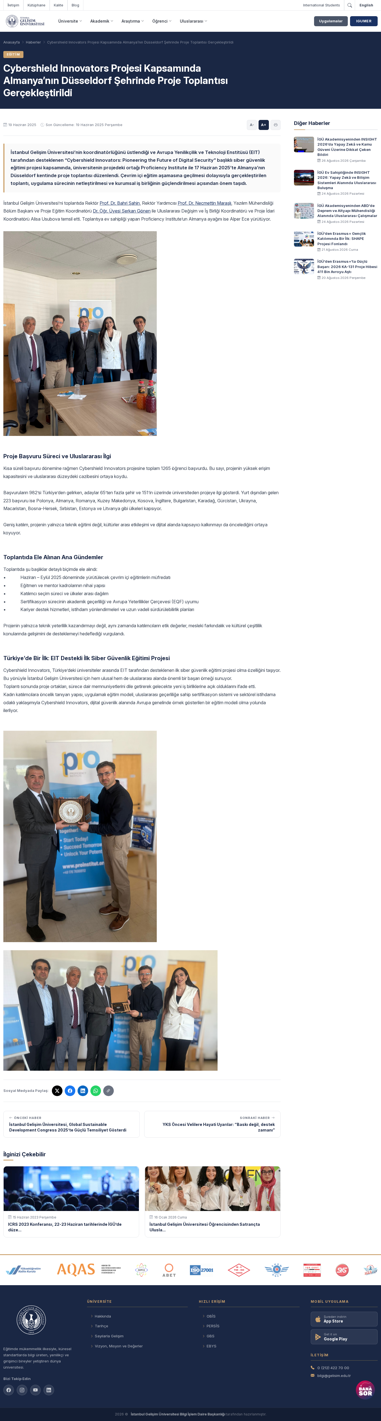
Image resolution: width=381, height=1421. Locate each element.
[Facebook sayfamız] (8, 1390)
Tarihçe (101, 1326)
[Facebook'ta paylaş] (70, 1090)
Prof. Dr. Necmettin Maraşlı (204, 203)
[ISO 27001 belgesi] (201, 1270)
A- (252, 124)
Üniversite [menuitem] (68, 21)
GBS (210, 1336)
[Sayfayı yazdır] (276, 125)
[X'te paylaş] (57, 1090)
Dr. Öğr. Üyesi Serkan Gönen (122, 211)
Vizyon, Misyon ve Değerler (119, 1346)
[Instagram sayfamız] (22, 1390)
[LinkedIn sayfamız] (83, 1090)
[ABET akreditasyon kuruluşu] (169, 1270)
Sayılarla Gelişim (109, 1336)
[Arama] (349, 5)
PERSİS (213, 1326)
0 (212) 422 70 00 (333, 1367)
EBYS (211, 1346)
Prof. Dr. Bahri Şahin (120, 203)
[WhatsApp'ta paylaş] (95, 1090)
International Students (321, 5)
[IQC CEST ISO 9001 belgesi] (312, 1270)
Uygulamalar (331, 21)
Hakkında (103, 1316)
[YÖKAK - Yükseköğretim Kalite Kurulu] (23, 1270)
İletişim (13, 5)
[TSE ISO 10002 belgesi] (239, 1270)
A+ (263, 124)
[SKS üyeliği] (342, 1270)
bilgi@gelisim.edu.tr (334, 1375)
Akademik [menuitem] (99, 21)
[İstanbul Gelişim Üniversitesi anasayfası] (39, 1321)
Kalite (58, 5)
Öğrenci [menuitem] (160, 21)
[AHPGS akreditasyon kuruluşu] (141, 1270)
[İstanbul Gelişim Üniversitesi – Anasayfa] (25, 21)
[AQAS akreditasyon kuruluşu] (89, 1270)
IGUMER (364, 21)
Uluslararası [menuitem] (191, 21)
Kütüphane (36, 5)
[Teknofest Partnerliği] (370, 1270)
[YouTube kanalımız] (35, 1390)
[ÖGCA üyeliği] (277, 1270)
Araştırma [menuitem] (131, 21)
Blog (75, 5)
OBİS (211, 1316)
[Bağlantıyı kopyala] (108, 1090)
